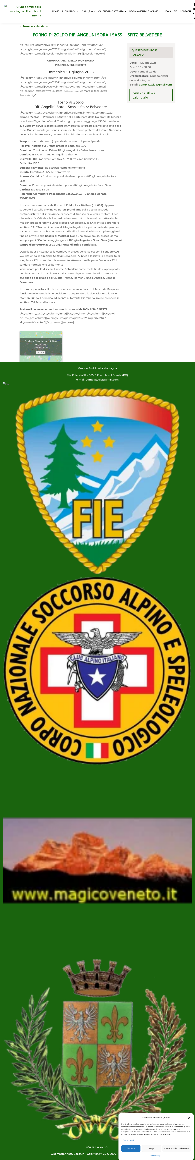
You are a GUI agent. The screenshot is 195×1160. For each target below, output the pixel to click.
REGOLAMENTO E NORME (143, 11)
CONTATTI (185, 11)
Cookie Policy (154, 1155)
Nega (151, 1148)
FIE (175, 11)
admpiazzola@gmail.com (155, 84)
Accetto (40, 352)
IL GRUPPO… (69, 11)
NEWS (167, 11)
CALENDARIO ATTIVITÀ (111, 11)
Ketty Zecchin (75, 1153)
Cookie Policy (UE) (97, 1147)
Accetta (131, 1148)
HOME (55, 11)
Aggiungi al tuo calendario (144, 95)
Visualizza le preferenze (176, 1148)
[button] (189, 1117)
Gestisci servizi (129, 1140)
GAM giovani (89, 11)
